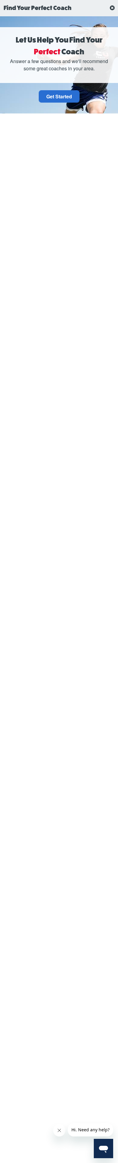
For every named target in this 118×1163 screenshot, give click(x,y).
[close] (112, 8)
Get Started (59, 96)
